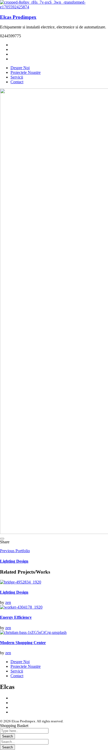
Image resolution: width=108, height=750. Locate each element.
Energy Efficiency (16, 617)
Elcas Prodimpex (18, 17)
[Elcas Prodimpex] (54, 7)
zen (8, 602)
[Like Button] (2, 538)
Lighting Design (14, 592)
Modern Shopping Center (23, 642)
